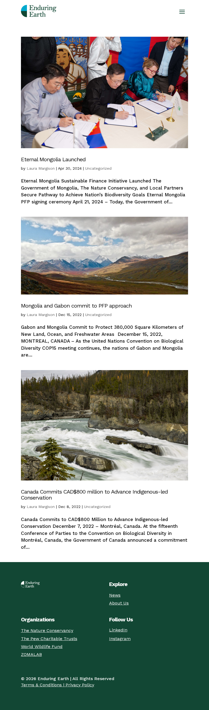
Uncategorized (98, 168)
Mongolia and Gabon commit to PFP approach (76, 305)
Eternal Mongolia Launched (53, 159)
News (115, 595)
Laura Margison (41, 168)
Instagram (120, 638)
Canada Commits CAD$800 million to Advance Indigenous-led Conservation (94, 494)
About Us (119, 603)
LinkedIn (118, 630)
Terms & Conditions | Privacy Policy (57, 684)
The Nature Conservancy (47, 630)
